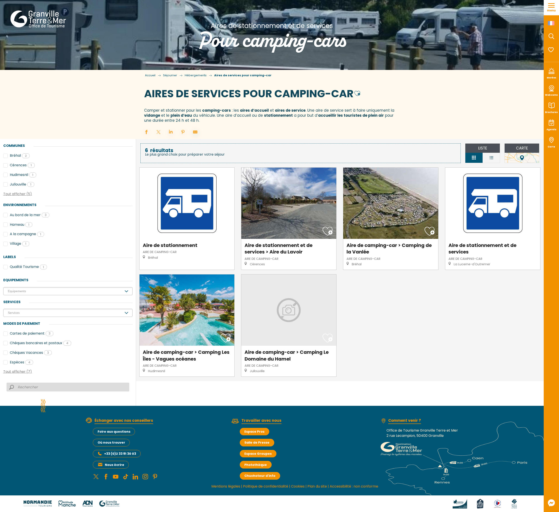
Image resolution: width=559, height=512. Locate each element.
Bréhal (18, 155)
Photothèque (255, 465)
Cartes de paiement (30, 333)
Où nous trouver (111, 442)
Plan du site (317, 486)
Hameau (19, 224)
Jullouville (20, 184)
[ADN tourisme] (87, 503)
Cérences (21, 165)
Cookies (298, 486)
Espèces (20, 362)
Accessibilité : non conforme (354, 486)
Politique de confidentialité (265, 486)
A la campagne (25, 233)
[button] (551, 36)
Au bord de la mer (28, 214)
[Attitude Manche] (67, 503)
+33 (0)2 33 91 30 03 (120, 453)
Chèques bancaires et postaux (39, 342)
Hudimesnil (21, 174)
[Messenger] (551, 503)
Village (18, 243)
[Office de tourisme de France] (514, 503)
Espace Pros (254, 431)
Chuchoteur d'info (259, 476)
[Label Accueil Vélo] (480, 503)
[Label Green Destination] (460, 503)
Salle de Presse (256, 442)
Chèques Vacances (29, 352)
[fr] (551, 23)
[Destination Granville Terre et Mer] (39, 19)
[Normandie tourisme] (38, 503)
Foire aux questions (114, 431)
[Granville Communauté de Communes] (109, 503)
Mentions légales (225, 486)
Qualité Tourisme (27, 266)
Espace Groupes (258, 453)
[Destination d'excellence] (497, 503)
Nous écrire (114, 465)
